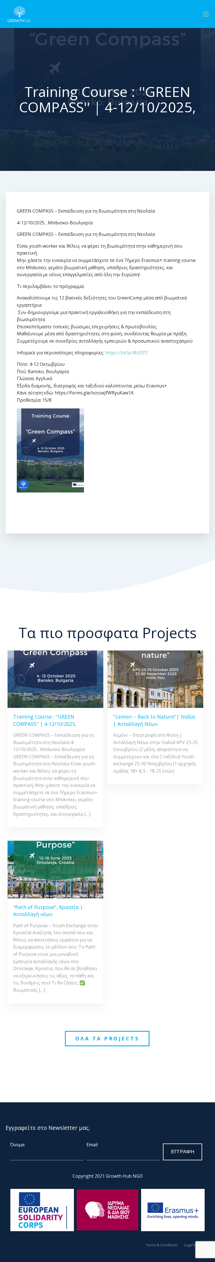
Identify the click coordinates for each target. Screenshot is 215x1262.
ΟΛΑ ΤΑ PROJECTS (107, 1038)
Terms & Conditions (161, 1245)
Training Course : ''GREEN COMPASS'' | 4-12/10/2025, (44, 720)
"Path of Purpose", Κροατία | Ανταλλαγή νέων (48, 911)
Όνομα (17, 1145)
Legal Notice (194, 1245)
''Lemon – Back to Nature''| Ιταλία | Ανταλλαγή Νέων (154, 720)
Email (92, 1145)
